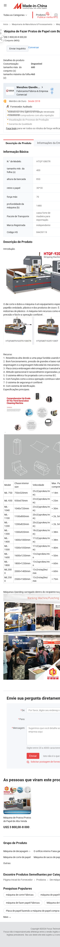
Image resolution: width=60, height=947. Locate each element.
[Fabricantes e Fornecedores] (30, 6)
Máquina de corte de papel (16, 857)
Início (5, 24)
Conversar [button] (33, 47)
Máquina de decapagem (15, 851)
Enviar (33, 756)
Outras (6, 863)
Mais (6, 916)
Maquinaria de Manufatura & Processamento (32, 24)
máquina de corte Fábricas (20, 894)
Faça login (11, 128)
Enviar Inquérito (17, 48)
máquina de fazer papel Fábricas (23, 902)
